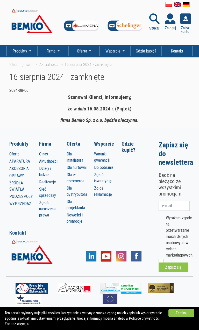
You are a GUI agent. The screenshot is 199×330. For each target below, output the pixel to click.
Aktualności (49, 64)
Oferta (82, 51)
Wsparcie (113, 51)
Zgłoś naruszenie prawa (47, 209)
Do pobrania (103, 167)
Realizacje (47, 181)
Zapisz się (173, 267)
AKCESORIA (19, 168)
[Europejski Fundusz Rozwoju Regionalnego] (110, 298)
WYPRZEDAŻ (20, 203)
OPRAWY (16, 175)
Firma (51, 51)
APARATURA (19, 161)
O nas (43, 154)
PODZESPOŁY (21, 196)
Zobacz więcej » (17, 324)
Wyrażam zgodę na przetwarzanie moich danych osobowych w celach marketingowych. (179, 236)
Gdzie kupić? (146, 51)
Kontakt (177, 51)
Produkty (20, 51)
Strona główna (21, 64)
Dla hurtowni (77, 167)
